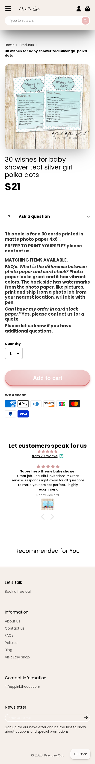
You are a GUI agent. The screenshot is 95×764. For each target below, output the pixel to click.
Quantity (13, 344)
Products (27, 45)
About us (12, 621)
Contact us (14, 628)
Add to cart (47, 378)
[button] (44, 516)
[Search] (85, 21)
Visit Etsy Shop (17, 657)
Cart (87, 8)
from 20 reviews (45, 456)
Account (79, 8)
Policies (11, 642)
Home (10, 45)
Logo (29, 9)
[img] (47, 451)
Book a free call (18, 591)
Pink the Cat (54, 755)
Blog (8, 649)
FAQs (9, 635)
